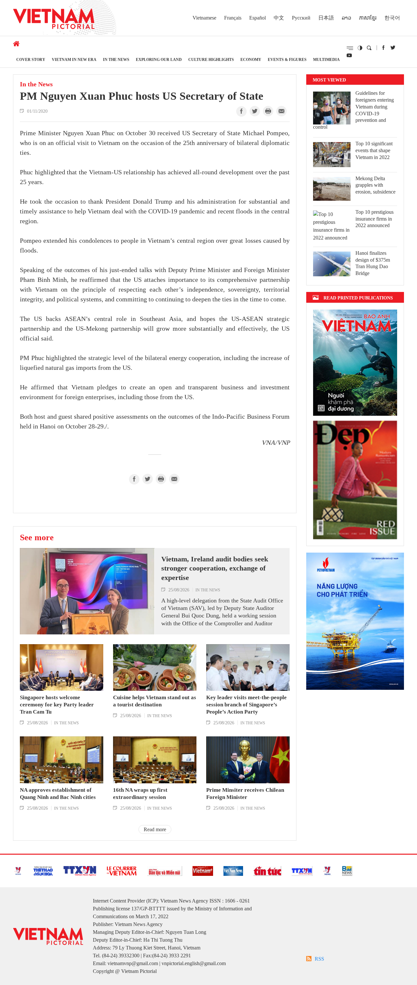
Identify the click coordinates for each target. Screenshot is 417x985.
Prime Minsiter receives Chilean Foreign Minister (245, 793)
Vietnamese (204, 18)
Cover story (30, 59)
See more (37, 537)
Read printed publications (358, 297)
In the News (116, 59)
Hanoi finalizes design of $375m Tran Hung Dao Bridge (372, 263)
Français (232, 18)
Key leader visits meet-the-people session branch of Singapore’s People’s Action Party (246, 704)
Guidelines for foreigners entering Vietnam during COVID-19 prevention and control (353, 110)
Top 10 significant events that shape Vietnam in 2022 (374, 150)
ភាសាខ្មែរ (368, 18)
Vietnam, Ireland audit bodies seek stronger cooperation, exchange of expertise (214, 568)
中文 (279, 18)
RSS (319, 959)
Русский (301, 18)
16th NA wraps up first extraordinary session (140, 793)
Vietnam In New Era (74, 59)
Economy (250, 59)
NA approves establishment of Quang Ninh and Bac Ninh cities (58, 793)
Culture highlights (211, 59)
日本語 (326, 18)
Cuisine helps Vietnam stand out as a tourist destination (154, 701)
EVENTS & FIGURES (287, 59)
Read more (155, 829)
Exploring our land (159, 59)
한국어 (392, 18)
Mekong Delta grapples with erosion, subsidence (375, 185)
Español (257, 18)
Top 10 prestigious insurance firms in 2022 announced (374, 219)
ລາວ (346, 18)
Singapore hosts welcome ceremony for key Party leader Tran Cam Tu (57, 704)
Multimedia (326, 59)
